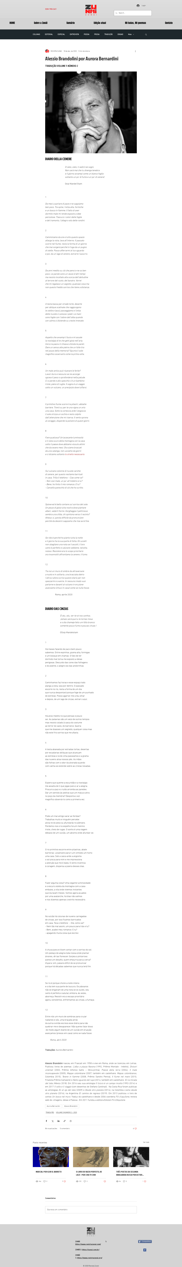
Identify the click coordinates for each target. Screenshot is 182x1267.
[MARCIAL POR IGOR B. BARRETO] (51, 1157)
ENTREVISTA (74, 34)
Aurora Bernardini (53, 1106)
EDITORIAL (49, 34)
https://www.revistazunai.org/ (89, 1257)
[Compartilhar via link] (64, 1121)
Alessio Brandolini (71, 1106)
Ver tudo (146, 1142)
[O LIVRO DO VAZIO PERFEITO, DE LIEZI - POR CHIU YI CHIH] (91, 1157)
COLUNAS (36, 34)
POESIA (86, 34)
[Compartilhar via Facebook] (46, 1121)
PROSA (96, 34)
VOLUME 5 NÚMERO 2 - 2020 (66, 1113)
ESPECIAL (61, 34)
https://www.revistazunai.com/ (88, 1244)
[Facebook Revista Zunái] (144, 1250)
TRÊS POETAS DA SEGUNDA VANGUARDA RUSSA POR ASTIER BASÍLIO (129, 1173)
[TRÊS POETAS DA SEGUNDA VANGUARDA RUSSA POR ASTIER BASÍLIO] (131, 1157)
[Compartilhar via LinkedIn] (58, 1121)
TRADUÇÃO (108, 34)
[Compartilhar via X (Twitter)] (52, 1121)
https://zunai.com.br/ (90, 1249)
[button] (146, 34)
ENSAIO (120, 34)
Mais (130, 34)
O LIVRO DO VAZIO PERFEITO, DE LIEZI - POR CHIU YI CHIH (89, 1173)
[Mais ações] (135, 51)
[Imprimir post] (70, 1121)
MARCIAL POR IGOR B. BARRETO (49, 1171)
